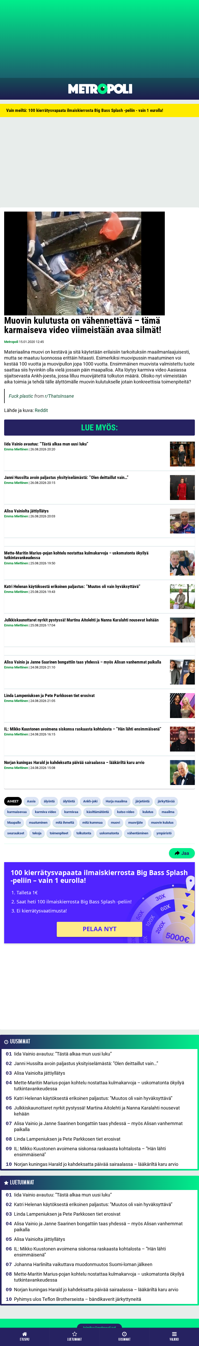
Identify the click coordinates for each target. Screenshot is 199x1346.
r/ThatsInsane (59, 396)
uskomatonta (109, 833)
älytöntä (69, 801)
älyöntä (49, 801)
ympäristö (164, 833)
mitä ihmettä (65, 822)
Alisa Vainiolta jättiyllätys (26, 510)
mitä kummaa (92, 822)
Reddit (41, 410)
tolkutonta (83, 833)
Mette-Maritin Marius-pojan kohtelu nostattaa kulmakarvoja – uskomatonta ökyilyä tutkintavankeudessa (76, 555)
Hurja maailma (116, 801)
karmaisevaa (17, 812)
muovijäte (135, 822)
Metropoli (11, 342)
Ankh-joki (90, 801)
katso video (125, 812)
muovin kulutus (162, 822)
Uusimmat (20, 1042)
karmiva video (45, 812)
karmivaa (71, 812)
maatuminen (38, 822)
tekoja (36, 833)
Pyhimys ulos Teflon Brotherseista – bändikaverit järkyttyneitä (77, 1299)
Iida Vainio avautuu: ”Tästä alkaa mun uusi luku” (46, 444)
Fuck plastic (21, 396)
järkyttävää (166, 801)
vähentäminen (137, 833)
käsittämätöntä (98, 812)
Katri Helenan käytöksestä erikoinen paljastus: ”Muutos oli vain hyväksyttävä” (72, 586)
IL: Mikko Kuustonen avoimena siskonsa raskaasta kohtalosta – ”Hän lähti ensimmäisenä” (82, 729)
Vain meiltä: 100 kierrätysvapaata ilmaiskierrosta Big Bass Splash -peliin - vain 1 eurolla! (84, 110)
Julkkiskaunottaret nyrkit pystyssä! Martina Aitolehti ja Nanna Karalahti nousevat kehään (81, 620)
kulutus (148, 812)
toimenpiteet (59, 833)
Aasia (31, 801)
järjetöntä (143, 801)
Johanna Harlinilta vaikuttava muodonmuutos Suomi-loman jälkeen (83, 1264)
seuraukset (15, 833)
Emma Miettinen (16, 449)
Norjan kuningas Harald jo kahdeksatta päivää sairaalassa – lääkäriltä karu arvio (74, 762)
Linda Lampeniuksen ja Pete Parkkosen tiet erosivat (49, 695)
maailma (168, 812)
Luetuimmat (22, 1183)
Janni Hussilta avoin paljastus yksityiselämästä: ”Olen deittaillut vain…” (66, 477)
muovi (115, 822)
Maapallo (14, 822)
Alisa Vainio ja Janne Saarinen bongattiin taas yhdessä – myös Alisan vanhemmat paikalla (82, 662)
